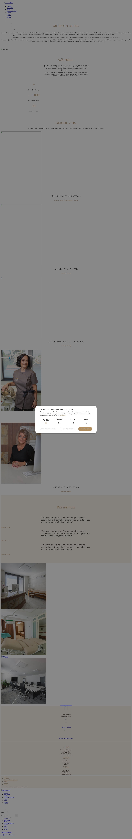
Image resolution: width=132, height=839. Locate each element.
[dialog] (66, 419)
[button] (48, 429)
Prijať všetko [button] (85, 429)
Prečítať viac (63, 415)
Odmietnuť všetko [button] (68, 429)
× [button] (94, 407)
